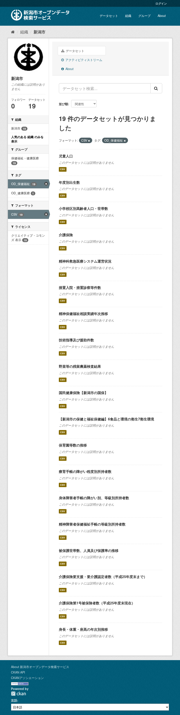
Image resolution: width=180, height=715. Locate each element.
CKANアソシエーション (27, 677)
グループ (144, 15)
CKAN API (18, 672)
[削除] (89, 140)
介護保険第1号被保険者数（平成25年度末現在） (97, 602)
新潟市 (39, 32)
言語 (14, 700)
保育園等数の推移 (73, 445)
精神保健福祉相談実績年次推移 (83, 313)
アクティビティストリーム (83, 60)
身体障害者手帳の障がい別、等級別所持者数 (94, 497)
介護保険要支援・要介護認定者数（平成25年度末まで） (103, 576)
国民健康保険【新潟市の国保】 (83, 392)
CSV (62, 169)
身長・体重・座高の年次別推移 (83, 629)
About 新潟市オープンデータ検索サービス (40, 667)
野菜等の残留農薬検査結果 (80, 366)
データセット (109, 15)
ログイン (161, 3)
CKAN (18, 693)
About (162, 15)
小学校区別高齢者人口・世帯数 (83, 208)
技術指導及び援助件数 (76, 339)
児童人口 (66, 155)
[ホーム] (13, 31)
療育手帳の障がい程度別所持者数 (85, 471)
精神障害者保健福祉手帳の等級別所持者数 (92, 524)
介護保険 (66, 234)
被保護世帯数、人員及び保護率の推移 (89, 550)
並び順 (63, 104)
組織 (128, 15)
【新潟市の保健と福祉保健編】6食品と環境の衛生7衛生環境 (106, 418)
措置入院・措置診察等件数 (80, 287)
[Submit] (156, 88)
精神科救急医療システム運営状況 (85, 261)
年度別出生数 (69, 182)
